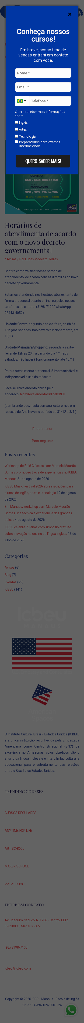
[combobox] (22, 101)
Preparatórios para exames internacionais (39, 144)
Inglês (23, 122)
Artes (22, 129)
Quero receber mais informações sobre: (40, 114)
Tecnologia (27, 136)
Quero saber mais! (43, 160)
